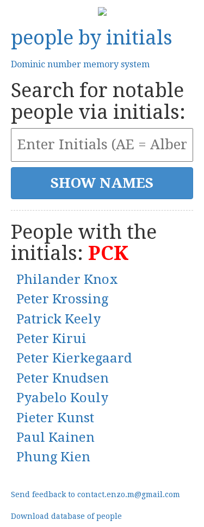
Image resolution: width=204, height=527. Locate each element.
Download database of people (66, 516)
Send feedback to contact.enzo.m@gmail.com (95, 494)
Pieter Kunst (55, 418)
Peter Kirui (51, 338)
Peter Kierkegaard (74, 358)
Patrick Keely (58, 319)
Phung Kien (53, 457)
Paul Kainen (55, 437)
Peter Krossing (62, 299)
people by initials (91, 37)
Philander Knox (67, 279)
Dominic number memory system (80, 64)
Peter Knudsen (62, 378)
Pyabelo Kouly (62, 397)
